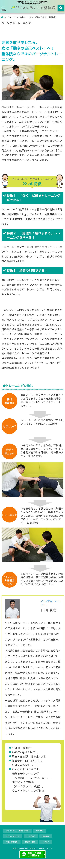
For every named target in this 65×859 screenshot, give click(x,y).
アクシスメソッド (12, 836)
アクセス (46, 842)
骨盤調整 (39, 830)
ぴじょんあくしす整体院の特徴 (17, 830)
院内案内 (46, 836)
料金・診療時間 (11, 842)
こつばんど (31, 836)
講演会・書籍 (30, 842)
